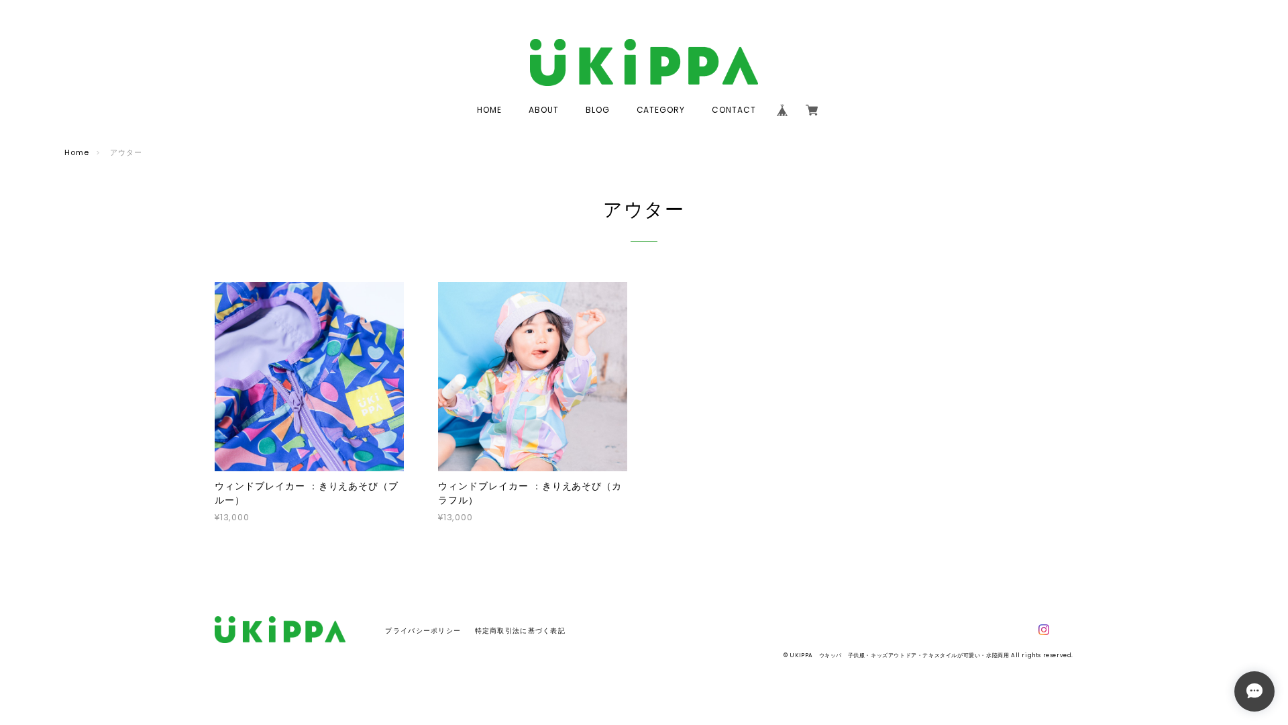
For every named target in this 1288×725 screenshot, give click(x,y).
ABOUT (544, 109)
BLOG (598, 109)
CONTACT (734, 109)
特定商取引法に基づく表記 (520, 630)
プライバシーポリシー (423, 630)
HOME (489, 109)
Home (76, 152)
